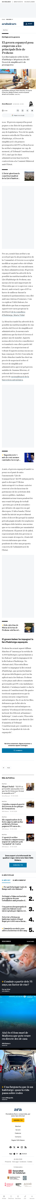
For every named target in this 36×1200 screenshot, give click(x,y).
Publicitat (18, 1133)
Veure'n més (30, 941)
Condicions (22, 1161)
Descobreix (6, 941)
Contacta (18, 1137)
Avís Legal (15, 1161)
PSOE (8, 767)
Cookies (29, 1161)
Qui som (18, 1130)
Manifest (18, 1126)
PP (3, 767)
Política (5, 30)
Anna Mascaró (7, 104)
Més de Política (8, 778)
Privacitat (8, 1161)
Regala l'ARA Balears (18, 1140)
